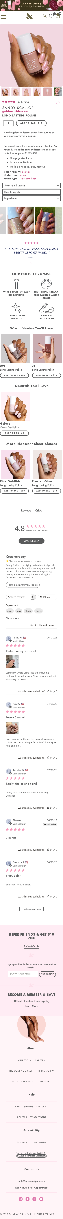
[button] (4, 220)
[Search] (45, 15)
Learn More (31, 1006)
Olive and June (18, 1214)
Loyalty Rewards (23, 1081)
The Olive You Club (21, 1071)
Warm (23, 175)
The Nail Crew (45, 1071)
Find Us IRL (44, 1081)
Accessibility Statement (31, 1117)
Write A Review (31, 540)
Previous (3, 92)
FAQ (17, 1106)
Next (60, 92)
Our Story (24, 1060)
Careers (40, 1060)
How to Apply (12, 191)
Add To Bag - (16, 375)
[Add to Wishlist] (57, 103)
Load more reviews (31, 909)
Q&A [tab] (38, 510)
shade (28, 611)
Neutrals (26, 171)
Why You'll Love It (14, 185)
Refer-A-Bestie (31, 946)
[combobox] (43, 625)
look (19, 611)
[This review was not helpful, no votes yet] (54, 691)
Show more (12, 618)
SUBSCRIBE (47, 974)
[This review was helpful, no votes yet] (48, 691)
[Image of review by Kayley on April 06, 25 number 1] (12, 728)
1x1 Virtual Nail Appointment (31, 1187)
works (39, 611)
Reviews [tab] (26, 510)
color (9, 611)
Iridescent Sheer (28, 178)
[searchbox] (18, 597)
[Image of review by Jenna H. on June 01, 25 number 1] (12, 661)
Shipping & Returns (36, 1106)
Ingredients (10, 198)
